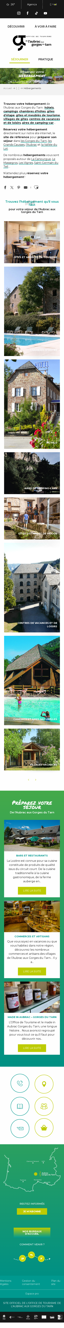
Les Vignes (26, 162)
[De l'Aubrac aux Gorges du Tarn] (32, 43)
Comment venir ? (32, 1244)
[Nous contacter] (20, 1083)
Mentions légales (5, 1282)
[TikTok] (36, 13)
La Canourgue (41, 159)
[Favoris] (44, 4)
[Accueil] (20, 1106)
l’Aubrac (31, 144)
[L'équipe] (44, 1106)
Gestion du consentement (31, 1282)
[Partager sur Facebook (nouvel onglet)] (5, 188)
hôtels (49, 107)
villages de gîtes (15, 119)
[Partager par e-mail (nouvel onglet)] (25, 188)
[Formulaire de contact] (20, 1128)
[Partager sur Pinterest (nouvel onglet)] (18, 188)
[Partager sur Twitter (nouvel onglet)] (12, 188)
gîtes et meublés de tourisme (38, 115)
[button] (36, 4)
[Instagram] (19, 13)
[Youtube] (45, 13)
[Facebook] (28, 13)
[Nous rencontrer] (44, 1084)
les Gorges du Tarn (34, 141)
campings (10, 111)
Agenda (32, 4)
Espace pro (32, 1293)
